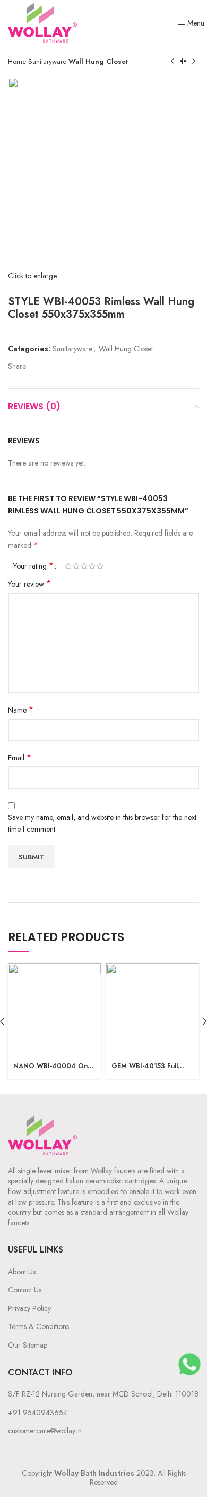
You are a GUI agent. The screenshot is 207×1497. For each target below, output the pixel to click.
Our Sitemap (27, 1345)
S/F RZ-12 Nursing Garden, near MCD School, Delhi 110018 (103, 1394)
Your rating (33, 566)
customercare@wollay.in (45, 1430)
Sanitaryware (48, 61)
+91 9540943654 (37, 1412)
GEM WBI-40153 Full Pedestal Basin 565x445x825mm (144, 1066)
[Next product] (193, 61)
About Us (22, 1271)
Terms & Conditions (38, 1326)
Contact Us (24, 1289)
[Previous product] (172, 61)
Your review (29, 584)
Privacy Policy (29, 1308)
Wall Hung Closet (98, 61)
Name (20, 710)
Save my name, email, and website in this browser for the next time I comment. (102, 823)
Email (19, 758)
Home (18, 61)
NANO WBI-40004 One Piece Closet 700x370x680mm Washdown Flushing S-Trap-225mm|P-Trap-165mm (52, 1066)
